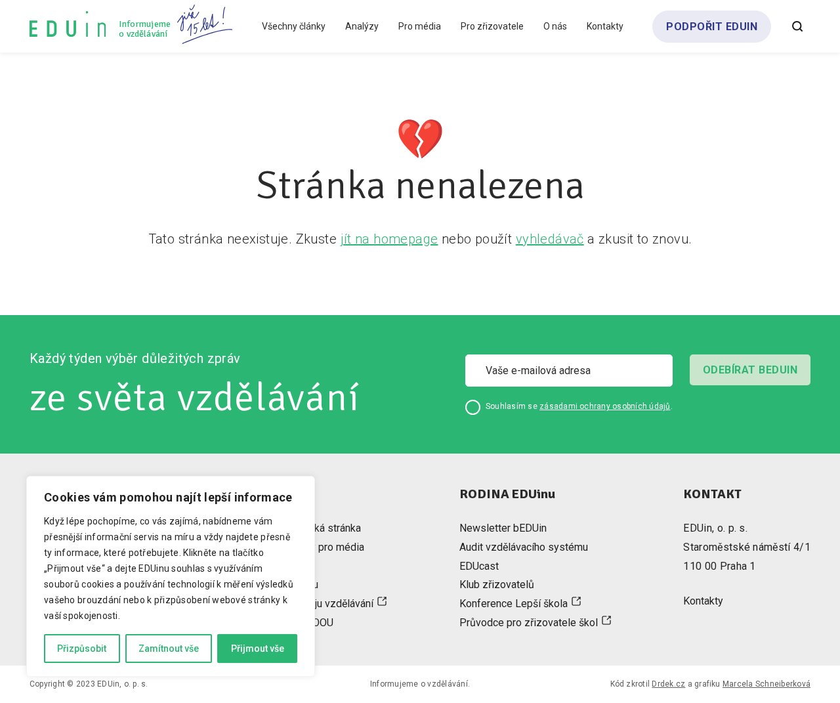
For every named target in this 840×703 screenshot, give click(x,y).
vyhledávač (550, 239)
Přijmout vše (257, 648)
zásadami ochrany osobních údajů (604, 406)
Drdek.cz (668, 684)
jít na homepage (389, 239)
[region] (170, 576)
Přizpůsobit (81, 648)
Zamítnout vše (168, 648)
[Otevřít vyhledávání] (797, 26)
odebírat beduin (750, 370)
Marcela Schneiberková (766, 684)
